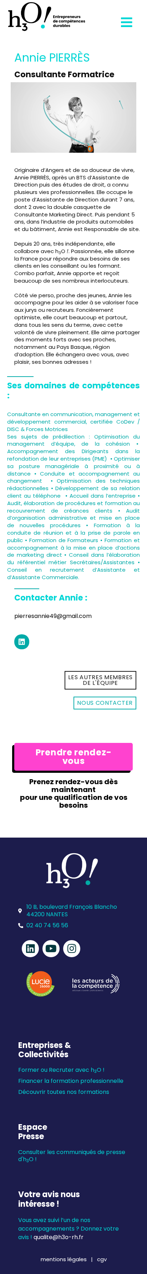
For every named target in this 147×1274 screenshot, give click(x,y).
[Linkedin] (21, 641)
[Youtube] (51, 948)
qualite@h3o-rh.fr (58, 1237)
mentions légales (64, 1259)
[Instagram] (71, 948)
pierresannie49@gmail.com (53, 616)
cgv (102, 1259)
